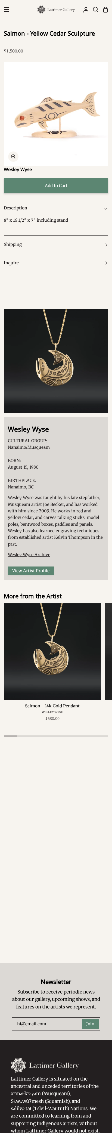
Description (15, 207)
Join (90, 1023)
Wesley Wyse (18, 169)
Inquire (11, 262)
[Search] (93, 9)
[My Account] (84, 9)
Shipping (13, 244)
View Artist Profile (30, 570)
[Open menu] (5, 10)
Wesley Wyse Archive (29, 554)
